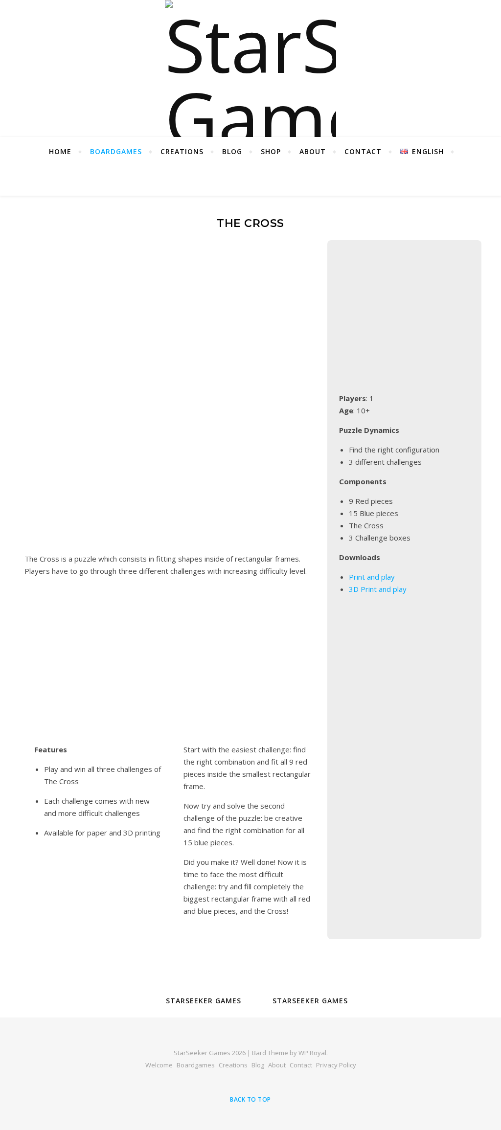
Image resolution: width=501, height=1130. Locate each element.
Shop (271, 151)
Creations (182, 151)
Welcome (159, 1065)
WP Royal (312, 1052)
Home (60, 151)
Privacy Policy (336, 1065)
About (312, 151)
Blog (232, 151)
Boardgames (116, 151)
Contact (363, 151)
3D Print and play (378, 589)
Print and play (372, 577)
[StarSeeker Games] (250, 68)
